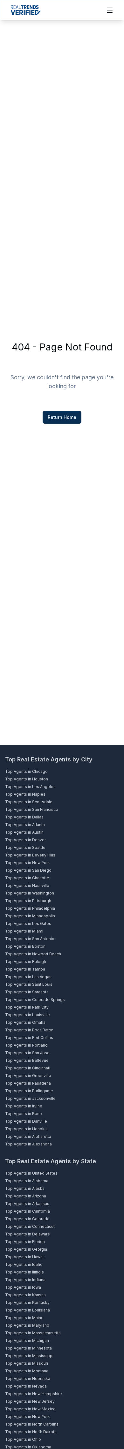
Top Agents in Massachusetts (33, 1332)
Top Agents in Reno (23, 1113)
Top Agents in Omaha (25, 1022)
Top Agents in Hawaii (25, 1256)
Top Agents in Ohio (23, 1439)
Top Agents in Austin (24, 832)
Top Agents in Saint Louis (28, 984)
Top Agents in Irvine (23, 1106)
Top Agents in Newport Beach (33, 954)
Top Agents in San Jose (27, 1052)
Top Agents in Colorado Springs (35, 999)
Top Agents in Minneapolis (30, 916)
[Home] (25, 10)
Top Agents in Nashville (27, 885)
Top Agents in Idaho (24, 1264)
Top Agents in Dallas (24, 817)
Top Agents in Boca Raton (29, 1030)
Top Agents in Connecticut (30, 1226)
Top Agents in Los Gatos (28, 923)
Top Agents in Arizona (25, 1196)
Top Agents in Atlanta (25, 824)
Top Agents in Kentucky (27, 1302)
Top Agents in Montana (26, 1371)
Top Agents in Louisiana (27, 1310)
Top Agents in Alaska (25, 1188)
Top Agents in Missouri (26, 1363)
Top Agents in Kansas (25, 1294)
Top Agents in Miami (24, 931)
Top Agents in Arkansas (27, 1203)
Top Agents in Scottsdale (28, 801)
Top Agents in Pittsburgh (28, 900)
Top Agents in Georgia (26, 1249)
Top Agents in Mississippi (29, 1355)
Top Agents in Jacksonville (30, 1098)
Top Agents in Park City (27, 1007)
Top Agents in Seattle (25, 847)
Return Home (62, 417)
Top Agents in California (27, 1211)
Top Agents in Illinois (24, 1272)
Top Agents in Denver (25, 839)
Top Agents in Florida (25, 1241)
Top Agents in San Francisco (31, 809)
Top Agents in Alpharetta (28, 1136)
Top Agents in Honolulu (27, 1128)
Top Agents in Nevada (26, 1386)
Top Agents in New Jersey (30, 1401)
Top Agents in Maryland (27, 1325)
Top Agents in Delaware (27, 1234)
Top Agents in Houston (26, 779)
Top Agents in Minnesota (28, 1348)
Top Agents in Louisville (27, 1014)
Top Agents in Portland (26, 1045)
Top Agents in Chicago (26, 771)
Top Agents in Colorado (27, 1218)
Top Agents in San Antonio (29, 938)
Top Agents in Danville (26, 1121)
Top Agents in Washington (29, 893)
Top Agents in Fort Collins (29, 1037)
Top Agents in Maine (24, 1317)
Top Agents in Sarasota (27, 992)
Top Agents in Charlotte (27, 877)
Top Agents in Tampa (25, 969)
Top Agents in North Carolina (32, 1424)
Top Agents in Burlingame (29, 1090)
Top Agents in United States (31, 1173)
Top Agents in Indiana (25, 1279)
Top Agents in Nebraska (27, 1378)
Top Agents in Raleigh (25, 961)
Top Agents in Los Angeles (30, 786)
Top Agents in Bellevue (27, 1060)
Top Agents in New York (27, 862)
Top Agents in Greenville (28, 1075)
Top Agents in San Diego (28, 870)
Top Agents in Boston (25, 946)
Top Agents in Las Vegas (28, 976)
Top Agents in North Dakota (31, 1431)
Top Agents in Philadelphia (30, 908)
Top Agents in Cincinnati (27, 1068)
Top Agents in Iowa (23, 1287)
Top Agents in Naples (25, 794)
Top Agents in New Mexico (30, 1409)
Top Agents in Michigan (27, 1340)
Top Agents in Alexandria (28, 1144)
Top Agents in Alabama (26, 1180)
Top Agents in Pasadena (28, 1083)
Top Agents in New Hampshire (33, 1393)
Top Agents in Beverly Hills (30, 855)
